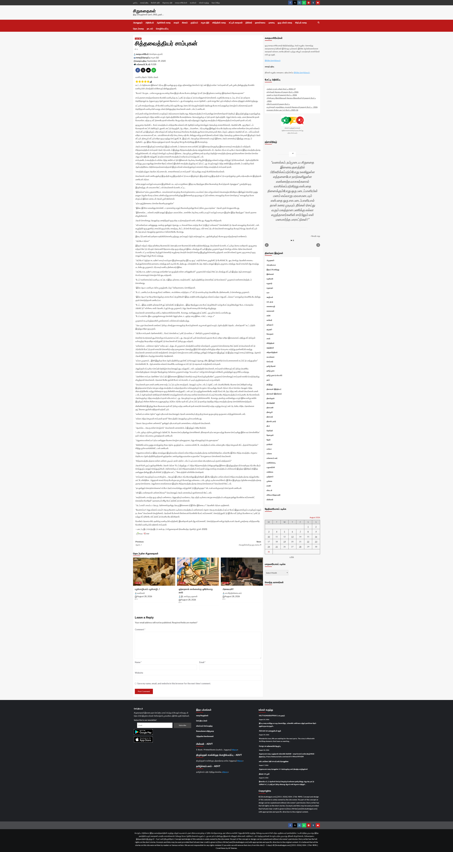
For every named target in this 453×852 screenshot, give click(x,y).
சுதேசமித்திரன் (272, 352)
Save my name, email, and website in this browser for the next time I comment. (174, 683)
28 (300, 546)
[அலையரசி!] (242, 572)
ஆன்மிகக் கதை (164, 22)
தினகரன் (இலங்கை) (274, 394)
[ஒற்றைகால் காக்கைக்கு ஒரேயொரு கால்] (198, 572)
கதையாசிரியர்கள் (181, 3)
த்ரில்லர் (248, 22)
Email (202, 662)
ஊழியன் (270, 297)
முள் (268, 774)
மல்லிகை (270, 472)
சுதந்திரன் (270, 348)
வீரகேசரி (270, 499)
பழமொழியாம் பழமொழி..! (147, 589)
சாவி (268, 338)
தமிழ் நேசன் (271, 366)
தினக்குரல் (271, 398)
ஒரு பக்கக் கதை (285, 22)
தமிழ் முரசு (270, 371)
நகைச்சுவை (260, 22)
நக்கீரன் (270, 444)
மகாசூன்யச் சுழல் (274, 731)
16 (316, 536)
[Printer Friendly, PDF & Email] (142, 534)
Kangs (261, 746)
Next (318, 245)
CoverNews (220, 848)
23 (316, 541)
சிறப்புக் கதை (301, 22)
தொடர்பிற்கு (216, 3)
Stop (293, 240)
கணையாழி (271, 306)
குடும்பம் (194, 22)
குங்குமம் (270, 325)
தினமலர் (270, 417)
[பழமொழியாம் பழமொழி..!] (154, 572)
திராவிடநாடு (271, 421)
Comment (140, 629)
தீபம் (268, 426)
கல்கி (269, 315)
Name (138, 662)
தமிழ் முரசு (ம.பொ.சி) (274, 375)
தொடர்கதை (138, 28)
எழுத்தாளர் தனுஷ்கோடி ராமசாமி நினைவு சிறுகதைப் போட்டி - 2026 (292, 107)
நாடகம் (150, 28)
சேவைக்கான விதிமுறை (205, 731)
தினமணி (270, 407)
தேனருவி (270, 435)
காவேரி (269, 320)
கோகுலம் (270, 334)
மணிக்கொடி (271, 463)
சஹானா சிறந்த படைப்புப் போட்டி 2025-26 (282, 110)
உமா (268, 292)
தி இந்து (270, 384)
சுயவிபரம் (193, 3)
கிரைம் (185, 22)
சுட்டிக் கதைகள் (236, 22)
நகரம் (283, 715)
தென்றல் (270, 430)
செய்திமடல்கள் (201, 721)
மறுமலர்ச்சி (271, 467)
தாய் (268, 380)
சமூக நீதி (205, 22)
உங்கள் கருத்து (204, 3)
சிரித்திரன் (270, 343)
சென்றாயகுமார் (156, 54)
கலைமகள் (270, 311)
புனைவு (271, 22)
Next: (250, 543)
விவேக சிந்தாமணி (273, 495)
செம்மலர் (270, 361)
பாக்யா (269, 449)
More (234, 749)
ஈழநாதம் (270, 288)
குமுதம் (269, 329)
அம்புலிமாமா (271, 265)
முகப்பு (135, 3)
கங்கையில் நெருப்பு (274, 746)
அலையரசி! (228, 589)
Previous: (139, 543)
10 (269, 536)
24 (269, 546)
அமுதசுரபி (270, 260)
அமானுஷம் (138, 22)
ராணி (269, 486)
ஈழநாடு (269, 283)
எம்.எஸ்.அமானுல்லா (281, 761)
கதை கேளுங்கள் (202, 715)
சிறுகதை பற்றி (167, 3)
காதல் (176, 22)
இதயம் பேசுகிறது (273, 269)
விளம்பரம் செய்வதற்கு (204, 726)
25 (277, 546)
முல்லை (269, 481)
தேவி (269, 440)
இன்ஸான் (270, 274)
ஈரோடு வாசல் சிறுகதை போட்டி (278, 104)
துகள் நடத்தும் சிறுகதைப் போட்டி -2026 (282, 95)
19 (284, 541)
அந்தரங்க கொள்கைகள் (205, 736)
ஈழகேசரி (270, 279)
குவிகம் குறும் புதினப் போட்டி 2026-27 (281, 89)
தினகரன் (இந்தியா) (274, 389)
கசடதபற (270, 302)
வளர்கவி (141, 593)
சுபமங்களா (271, 357)
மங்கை (269, 453)
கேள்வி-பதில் (155, 3)
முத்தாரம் (270, 476)
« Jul (291, 557)
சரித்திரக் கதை (219, 22)
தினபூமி (270, 412)
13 (292, 536)
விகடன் (269, 490)
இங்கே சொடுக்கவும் (273, 60)
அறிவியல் (149, 22)
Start (291, 240)
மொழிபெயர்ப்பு (162, 28)
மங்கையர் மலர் (272, 458)
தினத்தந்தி (271, 403)
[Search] (318, 23)
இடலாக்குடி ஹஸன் (189, 596)
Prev (267, 245)
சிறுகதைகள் (144, 10)
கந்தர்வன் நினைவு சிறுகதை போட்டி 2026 (282, 92)
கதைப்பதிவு (144, 3)
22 (308, 541)
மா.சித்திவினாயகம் (233, 593)
